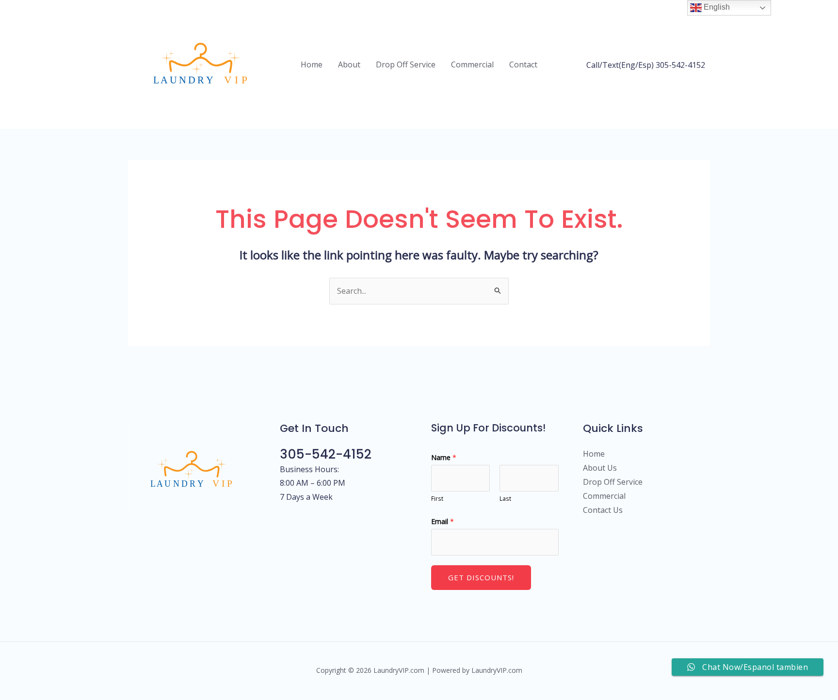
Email (442, 521)
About (349, 64)
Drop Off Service (405, 64)
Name (443, 457)
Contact (523, 64)
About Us (600, 467)
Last (505, 498)
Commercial (472, 64)
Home (311, 64)
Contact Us (603, 510)
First (437, 498)
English (716, 7)
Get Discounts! (481, 577)
